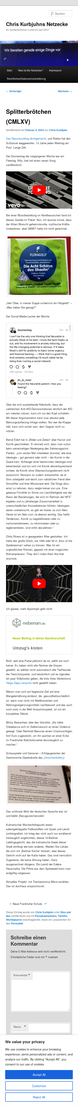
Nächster (65, 91)
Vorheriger (14, 91)
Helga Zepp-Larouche (19, 683)
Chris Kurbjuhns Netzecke (37, 23)
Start (9, 70)
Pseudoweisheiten (46, 916)
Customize (39, 1086)
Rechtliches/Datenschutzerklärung (26, 78)
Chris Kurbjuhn (58, 130)
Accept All (39, 1075)
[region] (39, 1070)
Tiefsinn (62, 916)
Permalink (17, 923)
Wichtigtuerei (14, 919)
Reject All (39, 1097)
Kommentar (22, 975)
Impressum (55, 70)
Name (20, 1026)
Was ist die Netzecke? (30, 70)
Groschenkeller (53, 757)
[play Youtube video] (39, 190)
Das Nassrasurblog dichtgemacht (26, 138)
